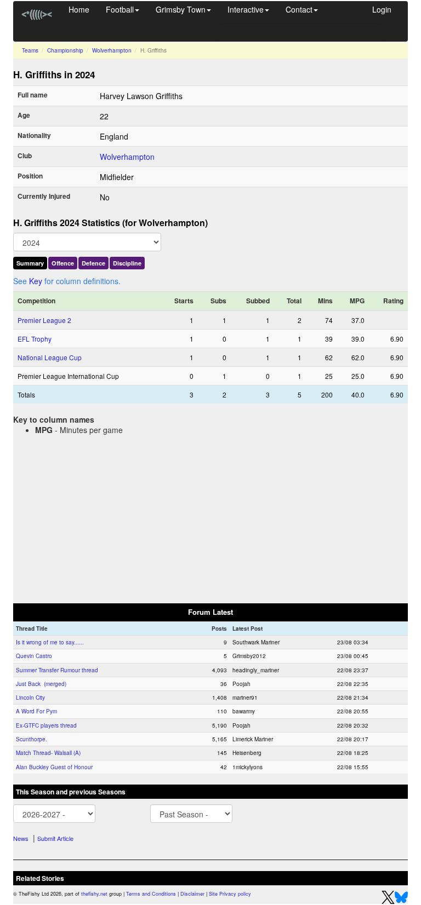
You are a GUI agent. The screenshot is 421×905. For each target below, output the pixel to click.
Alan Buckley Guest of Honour (54, 767)
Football (120, 9)
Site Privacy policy (230, 893)
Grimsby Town (181, 9)
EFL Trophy (35, 338)
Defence (93, 263)
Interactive (245, 9)
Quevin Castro (34, 656)
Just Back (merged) (41, 684)
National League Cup (50, 357)
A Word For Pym (36, 711)
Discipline (127, 263)
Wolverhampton (112, 50)
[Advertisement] (210, 516)
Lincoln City (30, 697)
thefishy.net (94, 893)
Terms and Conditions (151, 893)
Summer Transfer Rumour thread (57, 670)
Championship (65, 50)
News (21, 838)
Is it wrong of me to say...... (50, 642)
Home (79, 9)
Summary (30, 263)
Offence (63, 263)
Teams (30, 50)
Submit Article (55, 838)
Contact (299, 9)
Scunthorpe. (31, 739)
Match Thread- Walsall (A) (48, 753)
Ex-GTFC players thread (46, 725)
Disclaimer (192, 893)
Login (381, 9)
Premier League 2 (44, 320)
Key (35, 280)
